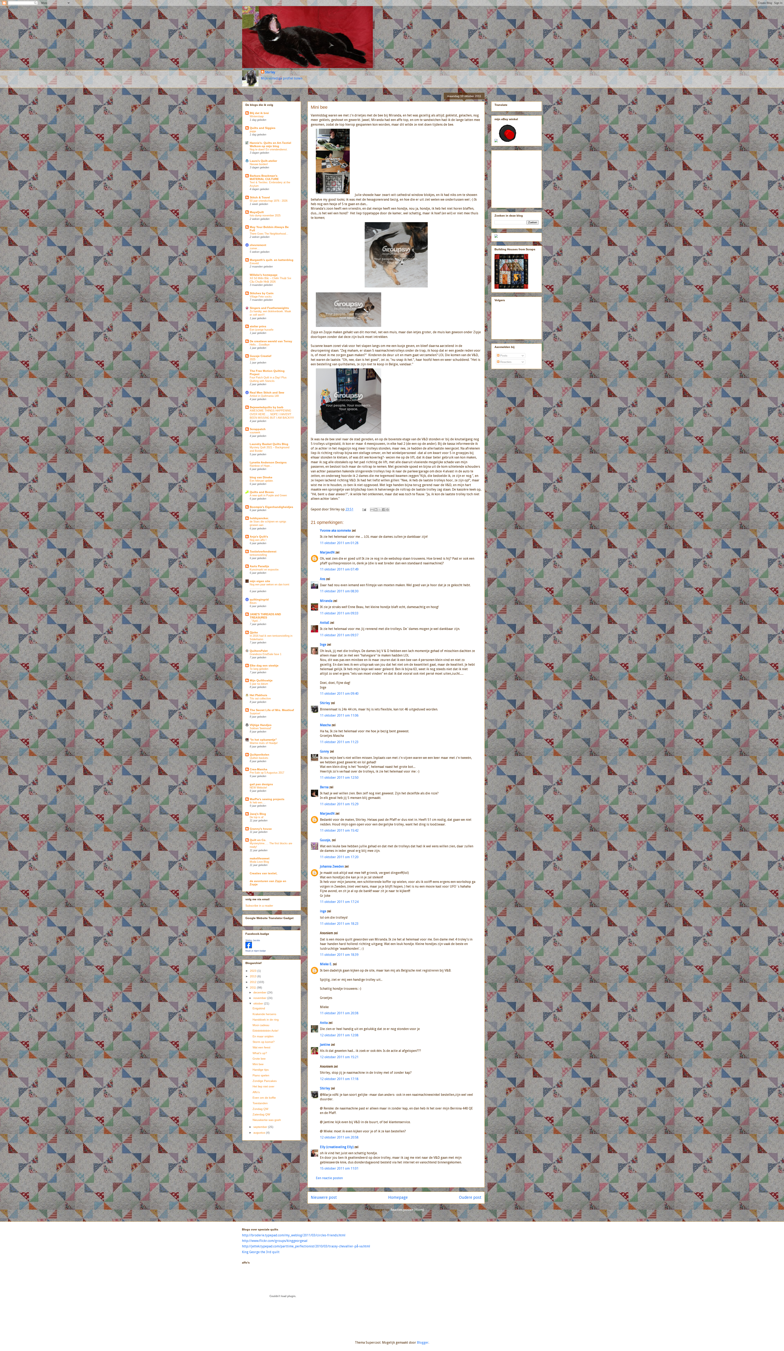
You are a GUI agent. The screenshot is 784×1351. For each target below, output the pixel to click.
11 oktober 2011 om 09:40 (339, 694)
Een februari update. (262, 480)
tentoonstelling (258, 554)
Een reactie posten (329, 1178)
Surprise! (255, 713)
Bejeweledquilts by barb (266, 407)
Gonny (324, 751)
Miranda (326, 601)
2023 (253, 970)
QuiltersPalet (259, 650)
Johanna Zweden (332, 866)
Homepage (398, 1197)
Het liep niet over (263, 1086)
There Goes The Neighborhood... (269, 233)
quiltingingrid (259, 599)
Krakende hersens (264, 1014)
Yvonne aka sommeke (335, 530)
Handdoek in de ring (266, 1019)
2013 (253, 976)
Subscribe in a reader (259, 905)
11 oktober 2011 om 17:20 (339, 857)
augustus (259, 1132)
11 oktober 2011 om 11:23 (339, 742)
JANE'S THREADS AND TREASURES (265, 616)
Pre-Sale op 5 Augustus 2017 (267, 772)
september (260, 1126)
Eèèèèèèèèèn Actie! (265, 1030)
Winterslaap (257, 116)
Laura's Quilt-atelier (263, 160)
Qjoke (254, 632)
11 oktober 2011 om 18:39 (339, 955)
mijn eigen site (260, 581)
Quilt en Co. (258, 840)
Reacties (505, 361)
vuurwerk (255, 432)
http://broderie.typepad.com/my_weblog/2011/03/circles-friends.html (293, 1235)
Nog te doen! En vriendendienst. (269, 149)
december (260, 992)
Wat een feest (261, 1047)
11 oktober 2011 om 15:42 (339, 830)
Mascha (325, 725)
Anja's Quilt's (259, 536)
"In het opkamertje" (263, 739)
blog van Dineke (261, 477)
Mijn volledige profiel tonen (281, 78)
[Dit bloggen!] (376, 510)
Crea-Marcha (258, 769)
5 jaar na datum (259, 683)
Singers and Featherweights (269, 308)
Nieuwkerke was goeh (267, 1120)
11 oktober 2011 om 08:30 (339, 591)
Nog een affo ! (258, 539)
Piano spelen (261, 1075)
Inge (323, 644)
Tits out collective (260, 698)
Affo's (256, 1092)
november (260, 998)
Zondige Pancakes (265, 1081)
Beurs (253, 602)
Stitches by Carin (262, 293)
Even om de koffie (264, 1097)
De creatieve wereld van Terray (271, 341)
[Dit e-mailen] (372, 510)
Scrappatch (258, 429)
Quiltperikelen (259, 754)
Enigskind (259, 1008)
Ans (322, 579)
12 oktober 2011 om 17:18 (339, 1079)
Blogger (423, 1342)
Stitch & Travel (260, 197)
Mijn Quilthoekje (261, 680)
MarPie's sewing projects (267, 799)
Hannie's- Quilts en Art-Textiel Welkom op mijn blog (270, 144)
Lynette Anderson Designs (268, 462)
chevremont (258, 245)
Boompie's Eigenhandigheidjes (271, 507)
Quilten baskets (259, 757)
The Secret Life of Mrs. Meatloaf (272, 710)
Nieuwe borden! (259, 164)
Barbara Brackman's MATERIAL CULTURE (264, 177)
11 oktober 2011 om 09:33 (339, 613)
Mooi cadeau (261, 1025)
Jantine (325, 1045)
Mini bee (258, 1064)
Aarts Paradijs (259, 566)
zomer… (255, 248)
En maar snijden (263, 1036)
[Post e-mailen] (364, 509)
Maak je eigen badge (255, 951)
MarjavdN (327, 552)
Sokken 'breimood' (260, 728)
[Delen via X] (380, 510)
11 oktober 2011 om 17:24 (339, 902)
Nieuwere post (324, 1197)
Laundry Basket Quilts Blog (269, 444)
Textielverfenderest (263, 551)
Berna (324, 787)
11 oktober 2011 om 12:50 (339, 778)
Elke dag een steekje (264, 665)
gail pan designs (261, 784)
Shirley (270, 72)
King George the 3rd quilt (261, 1252)
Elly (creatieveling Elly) (337, 1147)
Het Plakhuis (258, 695)
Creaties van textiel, (263, 873)
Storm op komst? (264, 1041)
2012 (253, 982)
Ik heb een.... (257, 802)
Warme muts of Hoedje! (264, 743)
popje (253, 131)
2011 (253, 987)
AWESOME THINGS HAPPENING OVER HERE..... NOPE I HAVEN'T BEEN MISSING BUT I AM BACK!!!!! (272, 414)
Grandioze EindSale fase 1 (265, 654)
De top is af (256, 817)
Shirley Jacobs (252, 940)
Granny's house (261, 828)
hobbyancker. (259, 518)
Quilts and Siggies (262, 128)
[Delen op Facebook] (384, 510)
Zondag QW (260, 1109)
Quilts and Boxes (262, 492)
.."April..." (255, 620)
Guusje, (325, 840)
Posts (503, 355)
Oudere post (470, 1197)
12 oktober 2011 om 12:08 (339, 1035)
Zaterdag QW (261, 1114)
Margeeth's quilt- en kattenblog (271, 260)
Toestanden (260, 1103)
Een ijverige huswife (261, 329)
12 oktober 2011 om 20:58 (339, 1137)
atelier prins (258, 326)
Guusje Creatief (260, 356)
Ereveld (254, 263)
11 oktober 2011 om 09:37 (339, 635)
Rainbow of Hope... (261, 465)
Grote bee (259, 1058)
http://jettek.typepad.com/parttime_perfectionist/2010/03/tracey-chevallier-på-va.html (306, 1246)
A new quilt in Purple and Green (268, 495)
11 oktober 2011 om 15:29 (339, 804)
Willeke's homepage (263, 274)
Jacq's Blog (258, 813)
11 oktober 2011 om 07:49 (339, 569)
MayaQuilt (257, 212)
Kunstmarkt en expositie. (264, 569)
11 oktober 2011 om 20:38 (339, 1013)
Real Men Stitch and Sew (267, 392)
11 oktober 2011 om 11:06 (339, 715)
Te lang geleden (259, 668)
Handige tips (261, 1069)
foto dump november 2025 (265, 215)
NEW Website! (258, 787)
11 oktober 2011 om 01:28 (339, 543)
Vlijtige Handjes (261, 725)
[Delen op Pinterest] (387, 510)
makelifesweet (260, 858)
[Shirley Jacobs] (248, 947)
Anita (324, 1023)
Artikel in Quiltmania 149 (264, 395)
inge (323, 911)
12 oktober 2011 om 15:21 (339, 1057)
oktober (258, 1003)
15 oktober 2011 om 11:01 (339, 1168)
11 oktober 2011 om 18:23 (339, 924)
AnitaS (324, 623)
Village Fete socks (261, 296)
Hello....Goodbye (260, 344)
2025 (252, 359)
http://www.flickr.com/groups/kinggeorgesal (274, 1241)
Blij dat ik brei (259, 113)
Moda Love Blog (259, 861)
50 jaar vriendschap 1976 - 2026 (268, 200)
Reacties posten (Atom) (407, 1210)
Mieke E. (326, 964)
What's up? (260, 1053)
